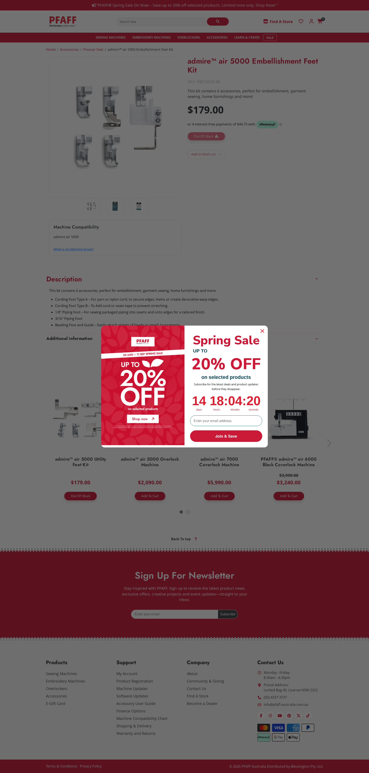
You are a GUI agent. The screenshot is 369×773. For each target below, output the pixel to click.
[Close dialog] (262, 331)
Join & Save (226, 436)
